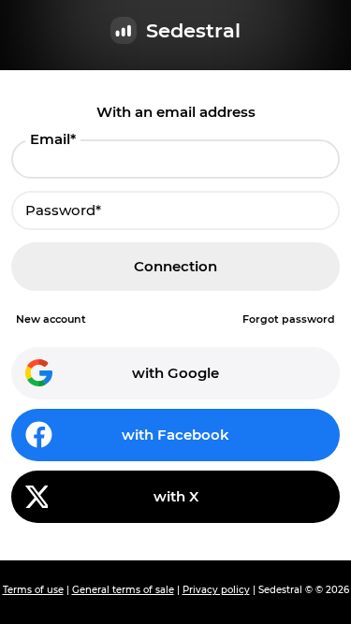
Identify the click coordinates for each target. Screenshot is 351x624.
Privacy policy (216, 590)
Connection (175, 266)
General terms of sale (123, 590)
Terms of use (33, 590)
